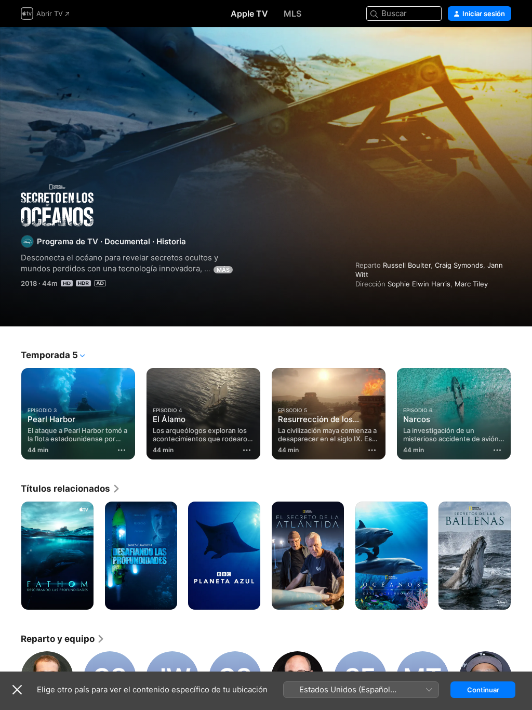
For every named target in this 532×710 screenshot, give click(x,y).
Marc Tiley (471, 284)
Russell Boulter (407, 265)
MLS (292, 13)
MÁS (223, 269)
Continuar (483, 690)
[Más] (121, 450)
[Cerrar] (17, 689)
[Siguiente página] (521, 413)
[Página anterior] (10, 413)
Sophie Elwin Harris (419, 284)
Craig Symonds (459, 265)
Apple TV (249, 13)
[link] (71, 488)
